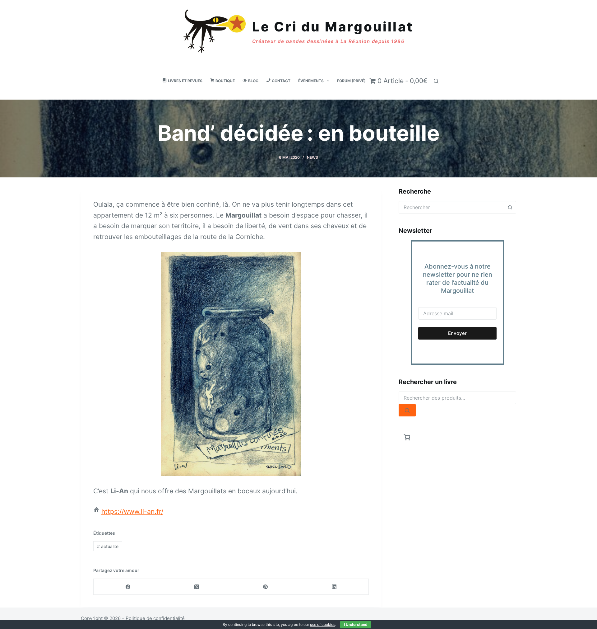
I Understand (356, 624)
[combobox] (451, 207)
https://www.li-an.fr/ (132, 511)
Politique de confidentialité (155, 618)
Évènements (311, 80)
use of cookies (322, 624)
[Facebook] (128, 587)
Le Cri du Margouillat (333, 27)
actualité (107, 546)
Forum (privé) (351, 80)
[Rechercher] (436, 81)
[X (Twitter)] (196, 587)
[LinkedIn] (334, 587)
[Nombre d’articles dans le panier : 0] (407, 437)
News (312, 157)
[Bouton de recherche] (510, 207)
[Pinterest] (265, 587)
